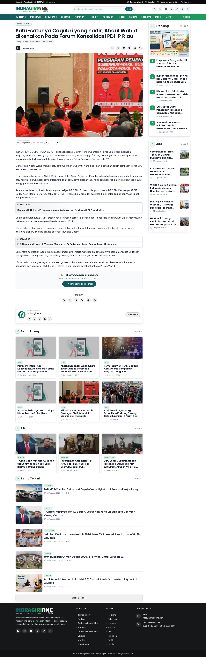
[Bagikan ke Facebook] (112, 48)
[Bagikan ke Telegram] (123, 48)
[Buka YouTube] (166, 9)
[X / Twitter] (37, 630)
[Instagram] (34, 319)
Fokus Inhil (51, 16)
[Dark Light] (188, 9)
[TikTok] (50, 319)
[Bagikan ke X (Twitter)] (129, 48)
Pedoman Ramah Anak (88, 631)
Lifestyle (65, 16)
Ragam (48, 553)
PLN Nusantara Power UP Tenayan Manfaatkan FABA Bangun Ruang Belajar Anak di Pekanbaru (67, 244)
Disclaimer (82, 636)
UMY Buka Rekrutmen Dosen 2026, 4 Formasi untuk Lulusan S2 (84, 557)
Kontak (187, 2)
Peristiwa (35, 16)
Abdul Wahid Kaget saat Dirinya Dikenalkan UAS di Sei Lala (35, 412)
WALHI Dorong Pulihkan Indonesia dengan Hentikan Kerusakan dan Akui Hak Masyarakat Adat (163, 191)
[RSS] (182, 9)
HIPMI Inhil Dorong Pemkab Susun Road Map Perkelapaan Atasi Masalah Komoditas (163, 223)
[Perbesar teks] (57, 142)
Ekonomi (146, 16)
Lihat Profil (131, 315)
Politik (121, 16)
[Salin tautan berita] (140, 48)
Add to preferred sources (80, 284)
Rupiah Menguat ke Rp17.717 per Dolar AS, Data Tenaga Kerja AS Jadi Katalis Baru (172, 79)
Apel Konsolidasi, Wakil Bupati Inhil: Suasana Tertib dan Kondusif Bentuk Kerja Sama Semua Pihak (78, 370)
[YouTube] (45, 319)
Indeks (186, 16)
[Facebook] (154, 9)
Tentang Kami (136, 2)
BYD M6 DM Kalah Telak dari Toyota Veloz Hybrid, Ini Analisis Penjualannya (92, 489)
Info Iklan (82, 640)
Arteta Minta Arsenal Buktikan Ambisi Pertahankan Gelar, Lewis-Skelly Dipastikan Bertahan (171, 127)
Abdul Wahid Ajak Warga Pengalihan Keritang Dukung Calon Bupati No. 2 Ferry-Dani (121, 413)
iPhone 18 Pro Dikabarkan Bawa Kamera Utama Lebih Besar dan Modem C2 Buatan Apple (172, 96)
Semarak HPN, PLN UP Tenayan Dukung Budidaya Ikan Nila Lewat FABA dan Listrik (60, 210)
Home (19, 24)
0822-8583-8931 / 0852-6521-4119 (159, 626)
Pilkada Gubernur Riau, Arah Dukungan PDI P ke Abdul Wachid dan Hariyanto (77, 413)
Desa (158, 16)
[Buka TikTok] (177, 9)
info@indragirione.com (153, 618)
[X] (39, 319)
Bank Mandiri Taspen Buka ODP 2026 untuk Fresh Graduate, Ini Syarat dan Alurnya (92, 581)
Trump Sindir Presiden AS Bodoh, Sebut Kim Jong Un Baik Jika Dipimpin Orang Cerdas (36, 464)
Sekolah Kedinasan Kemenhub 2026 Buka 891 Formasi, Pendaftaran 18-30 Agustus (92, 535)
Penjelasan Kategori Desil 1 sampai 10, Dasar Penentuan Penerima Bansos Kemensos (171, 65)
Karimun (79, 16)
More (168, 16)
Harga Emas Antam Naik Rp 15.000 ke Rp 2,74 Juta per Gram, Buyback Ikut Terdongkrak (76, 465)
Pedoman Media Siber (169, 2)
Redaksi (151, 2)
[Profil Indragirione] (22, 315)
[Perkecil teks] (46, 142)
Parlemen (108, 16)
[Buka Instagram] (160, 9)
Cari (129, 9)
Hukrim (133, 16)
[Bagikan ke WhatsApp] (118, 48)
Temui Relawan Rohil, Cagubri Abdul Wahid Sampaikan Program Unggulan (121, 368)
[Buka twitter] (171, 9)
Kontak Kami (83, 644)
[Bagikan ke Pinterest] (135, 48)
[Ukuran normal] (52, 142)
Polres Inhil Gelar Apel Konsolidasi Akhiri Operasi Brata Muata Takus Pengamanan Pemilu (35, 370)
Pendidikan (109, 457)
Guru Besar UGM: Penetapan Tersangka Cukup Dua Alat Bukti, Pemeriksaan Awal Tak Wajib (120, 465)
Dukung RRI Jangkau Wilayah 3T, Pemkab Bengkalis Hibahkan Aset (161, 206)
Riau (93, 16)
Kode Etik (82, 627)
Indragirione (28, 48)
